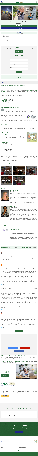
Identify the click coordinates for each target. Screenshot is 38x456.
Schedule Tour (19, 25)
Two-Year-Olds (4, 101)
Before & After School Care (6, 372)
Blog (1, 446)
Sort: (30, 247)
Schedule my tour (19, 51)
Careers (2, 447)
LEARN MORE (4, 395)
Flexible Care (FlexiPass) (5, 371)
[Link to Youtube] (18, 450)
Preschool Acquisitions (22, 447)
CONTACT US (4, 375)
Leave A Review (25, 247)
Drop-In (3, 370)
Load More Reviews (19, 331)
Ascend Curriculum (29, 90)
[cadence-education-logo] (5, 441)
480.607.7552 (19, 454)
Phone (12, 64)
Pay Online (21, 446)
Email (12, 67)
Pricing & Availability (18, 28)
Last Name (13, 61)
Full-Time (3, 366)
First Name (13, 58)
